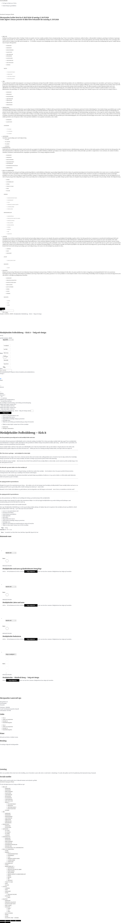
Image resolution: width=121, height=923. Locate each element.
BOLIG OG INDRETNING (8, 849)
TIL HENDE (8, 832)
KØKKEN (6, 194)
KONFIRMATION (6, 836)
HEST (9, 897)
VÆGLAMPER (11, 872)
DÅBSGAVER (8, 819)
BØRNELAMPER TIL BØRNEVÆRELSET (17, 874)
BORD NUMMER (9, 791)
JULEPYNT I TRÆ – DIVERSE (12, 917)
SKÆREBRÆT (11, 855)
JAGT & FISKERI (9, 913)
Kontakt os (5, 721)
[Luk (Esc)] (18, 920)
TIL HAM (7, 830)
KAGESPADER (8, 797)
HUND (9, 908)
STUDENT (7, 835)
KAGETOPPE (8, 793)
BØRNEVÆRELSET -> (10, 866)
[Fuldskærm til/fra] (7, 920)
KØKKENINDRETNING (13, 854)
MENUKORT (8, 790)
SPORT (5, 256)
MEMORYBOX (8, 822)
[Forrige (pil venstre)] (2, 922)
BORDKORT (7, 788)
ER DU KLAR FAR (12, 808)
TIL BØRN (7, 833)
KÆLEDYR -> (8, 907)
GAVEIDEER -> (6, 829)
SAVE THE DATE (9, 801)
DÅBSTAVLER (8, 821)
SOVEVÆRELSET (9, 863)
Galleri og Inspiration (8, 719)
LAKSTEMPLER (8, 799)
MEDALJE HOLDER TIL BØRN (14, 869)
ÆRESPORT (10, 805)
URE (9, 878)
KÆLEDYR (6, 264)
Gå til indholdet (3, 0)
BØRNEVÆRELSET (8, 212)
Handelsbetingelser (7, 722)
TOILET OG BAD (9, 882)
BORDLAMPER (11, 871)
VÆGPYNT (10, 880)
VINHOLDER (10, 861)
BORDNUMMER (8, 816)
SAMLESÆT (8, 891)
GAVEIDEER (6, 125)
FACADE (7, 885)
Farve (1, 353)
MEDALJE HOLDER (12, 894)
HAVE (6, 883)
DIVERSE (7, 810)
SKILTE (5, 68)
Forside (2, 314)
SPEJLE (9, 875)
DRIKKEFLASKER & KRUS (14, 858)
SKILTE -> (7, 802)
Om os (4, 717)
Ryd (4, 367)
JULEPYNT (5, 899)
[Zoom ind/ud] (2, 920)
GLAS (9, 857)
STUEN (6, 864)
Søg (1, 310)
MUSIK (6, 914)
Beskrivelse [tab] (5, 427)
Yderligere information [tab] (8, 428)
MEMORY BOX (8, 846)
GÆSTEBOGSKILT (12, 807)
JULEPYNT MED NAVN (10, 903)
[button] (62, 40)
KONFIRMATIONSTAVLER (11, 844)
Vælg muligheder (31, 571)
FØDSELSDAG (6, 824)
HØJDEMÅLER (11, 868)
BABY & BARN (8, 905)
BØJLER (9, 877)
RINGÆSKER (8, 796)
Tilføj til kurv (6, 412)
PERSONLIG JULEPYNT (10, 902)
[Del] (13, 920)
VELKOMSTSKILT (12, 804)
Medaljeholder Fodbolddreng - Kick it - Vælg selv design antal (15, 410)
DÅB (4, 811)
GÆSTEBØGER (8, 794)
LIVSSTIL (6, 314)
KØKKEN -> (8, 852)
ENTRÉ (6, 850)
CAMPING (7, 888)
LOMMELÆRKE (11, 860)
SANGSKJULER (8, 843)
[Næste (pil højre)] (7, 922)
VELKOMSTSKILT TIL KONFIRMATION (14, 847)
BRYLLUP (5, 787)
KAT (9, 910)
